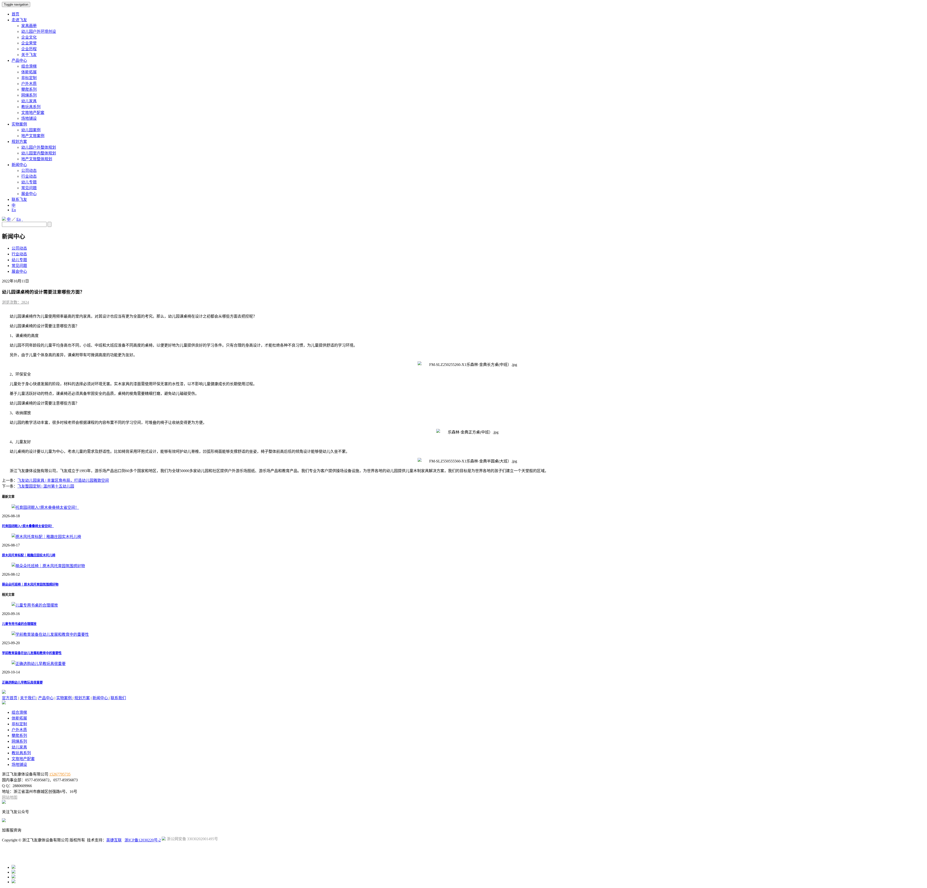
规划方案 (19, 142)
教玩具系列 (31, 107)
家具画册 (29, 26)
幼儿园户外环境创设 (38, 31)
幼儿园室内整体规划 (38, 153)
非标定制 (29, 78)
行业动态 (29, 176)
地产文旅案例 (32, 136)
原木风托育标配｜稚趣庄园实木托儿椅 (28, 555)
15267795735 (59, 774)
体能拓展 (29, 72)
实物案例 (19, 124)
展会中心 (29, 194)
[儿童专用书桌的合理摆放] (35, 605)
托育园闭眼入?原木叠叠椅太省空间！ (28, 526)
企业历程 (29, 49)
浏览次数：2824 (15, 302)
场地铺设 (29, 118)
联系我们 (118, 698)
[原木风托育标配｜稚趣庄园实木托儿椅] (46, 537)
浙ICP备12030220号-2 (143, 840)
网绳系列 (29, 95)
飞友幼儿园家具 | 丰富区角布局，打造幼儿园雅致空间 (63, 480)
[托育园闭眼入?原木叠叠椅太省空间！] (45, 507)
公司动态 (29, 170)
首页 (15, 14)
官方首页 (9, 698)
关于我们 (28, 698)
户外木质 (29, 84)
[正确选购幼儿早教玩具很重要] (39, 664)
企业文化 (29, 37)
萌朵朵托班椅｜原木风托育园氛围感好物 (30, 584)
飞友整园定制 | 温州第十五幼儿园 (45, 486)
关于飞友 (29, 55)
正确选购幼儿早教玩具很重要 (22, 682)
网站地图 (9, 797)
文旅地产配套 (32, 113)
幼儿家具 (29, 101)
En (14, 210)
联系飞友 (19, 199)
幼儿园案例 (31, 130)
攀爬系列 (29, 89)
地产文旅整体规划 (36, 159)
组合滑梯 (29, 66)
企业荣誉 (29, 43)
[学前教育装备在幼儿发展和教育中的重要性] (50, 634)
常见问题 (29, 188)
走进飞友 (19, 20)
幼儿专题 (29, 182)
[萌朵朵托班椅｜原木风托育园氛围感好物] (48, 566)
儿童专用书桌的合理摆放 (19, 624)
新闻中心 (19, 165)
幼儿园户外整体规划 (38, 147)
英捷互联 (114, 840)
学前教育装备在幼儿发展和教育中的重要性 (32, 653)
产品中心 (19, 60)
